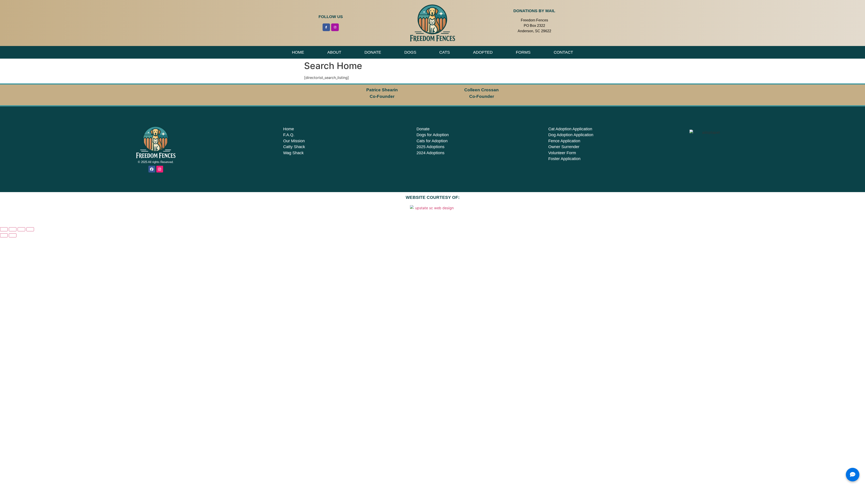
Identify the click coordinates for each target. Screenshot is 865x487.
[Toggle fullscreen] (12, 229)
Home (298, 52)
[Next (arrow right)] (12, 235)
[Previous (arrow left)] (4, 235)
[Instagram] (335, 27)
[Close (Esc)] (30, 229)
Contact (563, 52)
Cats (444, 52)
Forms (523, 52)
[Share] (21, 229)
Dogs (410, 52)
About (334, 52)
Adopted (483, 52)
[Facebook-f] (326, 27)
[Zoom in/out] (4, 229)
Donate (372, 52)
